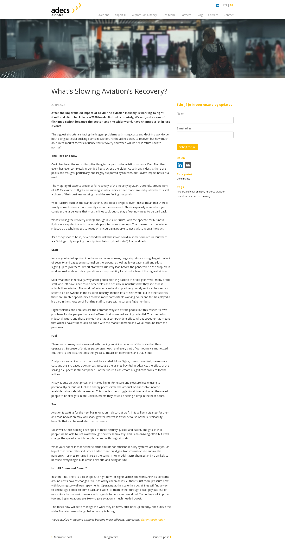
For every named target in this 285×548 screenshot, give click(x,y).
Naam (181, 113)
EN (225, 5)
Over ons (103, 15)
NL (232, 5)
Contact (229, 15)
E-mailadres (184, 128)
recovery (206, 196)
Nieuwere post (63, 537)
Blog (200, 15)
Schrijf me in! (187, 147)
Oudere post (161, 537)
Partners (185, 15)
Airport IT (121, 15)
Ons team (168, 15)
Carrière (213, 15)
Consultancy (183, 178)
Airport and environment (190, 191)
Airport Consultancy (144, 15)
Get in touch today (153, 519)
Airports (210, 191)
